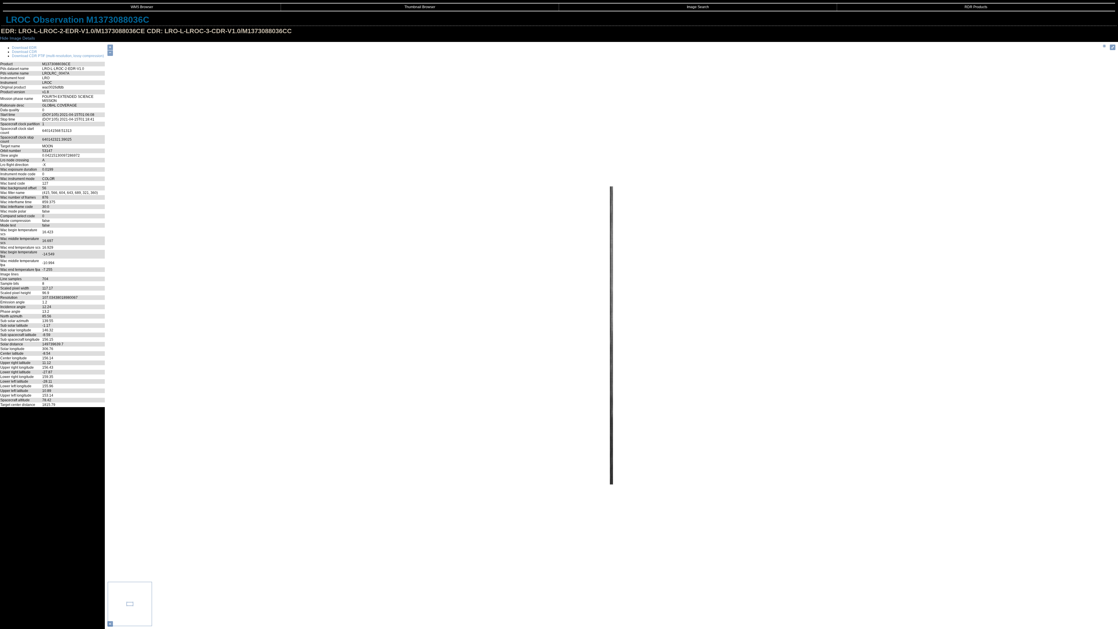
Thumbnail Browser (419, 7)
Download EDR (24, 48)
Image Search (698, 7)
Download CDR (24, 52)
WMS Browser (142, 7)
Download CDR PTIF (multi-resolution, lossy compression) (58, 56)
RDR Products (976, 7)
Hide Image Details (17, 38)
